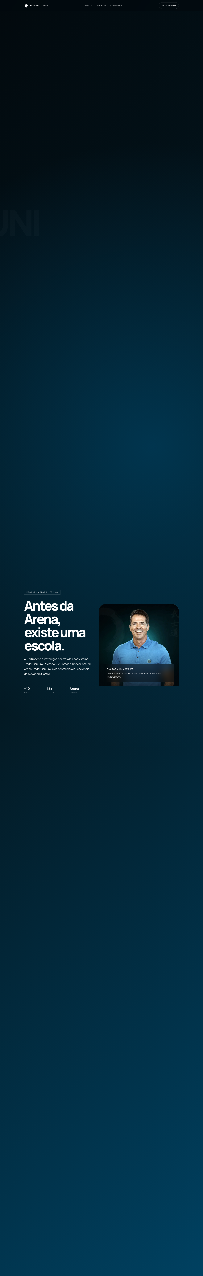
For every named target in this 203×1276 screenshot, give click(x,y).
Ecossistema (116, 5)
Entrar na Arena (169, 5)
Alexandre (101, 5)
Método (88, 5)
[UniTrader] (36, 5)
